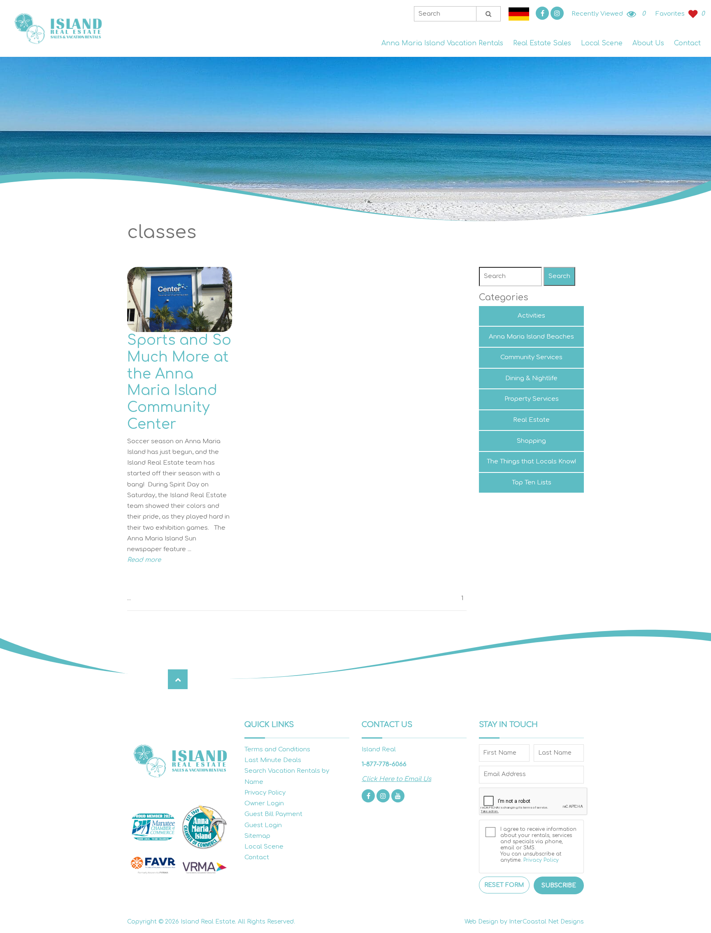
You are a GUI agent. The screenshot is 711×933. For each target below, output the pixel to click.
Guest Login (263, 825)
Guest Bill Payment (273, 814)
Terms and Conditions (277, 749)
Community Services (531, 357)
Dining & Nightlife (531, 378)
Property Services (531, 398)
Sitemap (257, 835)
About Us (648, 43)
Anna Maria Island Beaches (531, 336)
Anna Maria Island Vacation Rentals (442, 43)
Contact (687, 43)
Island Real (57, 28)
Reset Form (504, 885)
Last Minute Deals (272, 760)
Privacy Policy (265, 792)
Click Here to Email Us (396, 779)
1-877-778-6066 (384, 764)
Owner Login (264, 803)
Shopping (531, 440)
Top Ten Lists (531, 482)
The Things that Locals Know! (531, 461)
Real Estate (531, 419)
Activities (531, 315)
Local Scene (602, 43)
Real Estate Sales (542, 43)
